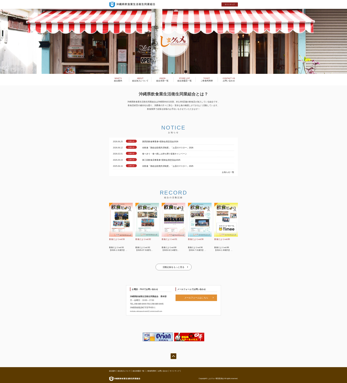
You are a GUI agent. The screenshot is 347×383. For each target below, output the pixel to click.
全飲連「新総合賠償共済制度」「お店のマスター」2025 (167, 166)
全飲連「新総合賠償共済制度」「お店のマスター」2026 (167, 147)
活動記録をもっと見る (173, 267)
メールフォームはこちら (196, 298)
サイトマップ (230, 4)
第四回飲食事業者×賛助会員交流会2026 (160, 141)
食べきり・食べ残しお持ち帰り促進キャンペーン (164, 154)
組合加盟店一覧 (184, 79)
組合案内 (118, 79)
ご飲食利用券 (207, 79)
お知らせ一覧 (228, 172)
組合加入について (140, 79)
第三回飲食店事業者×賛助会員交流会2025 (161, 160)
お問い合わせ (229, 79)
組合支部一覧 (162, 79)
